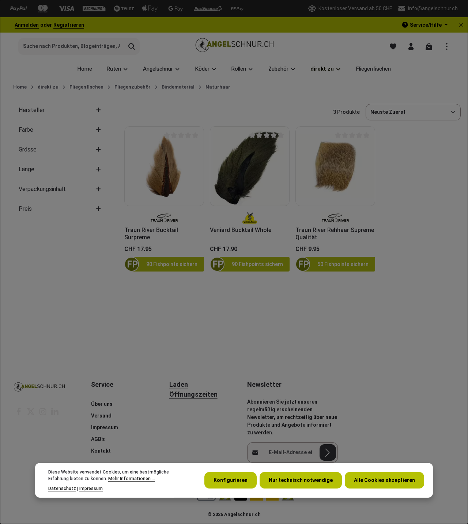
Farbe (26, 129)
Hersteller (32, 109)
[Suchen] (132, 46)
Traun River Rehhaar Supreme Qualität (334, 234)
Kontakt (101, 451)
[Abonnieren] (328, 452)
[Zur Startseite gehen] (234, 46)
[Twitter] (31, 414)
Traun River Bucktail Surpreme (151, 234)
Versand (101, 416)
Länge (26, 169)
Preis (25, 208)
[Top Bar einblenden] (446, 46)
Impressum (104, 427)
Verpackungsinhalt (42, 189)
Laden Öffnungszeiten (193, 389)
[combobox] (71, 46)
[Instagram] (43, 414)
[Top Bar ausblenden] (461, 25)
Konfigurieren (231, 480)
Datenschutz (62, 488)
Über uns (102, 404)
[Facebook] (19, 414)
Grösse (28, 149)
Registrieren (68, 25)
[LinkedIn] (55, 414)
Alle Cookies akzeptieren (384, 480)
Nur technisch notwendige (301, 480)
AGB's (98, 439)
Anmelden (27, 25)
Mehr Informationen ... (131, 479)
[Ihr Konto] (411, 46)
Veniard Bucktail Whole (240, 230)
